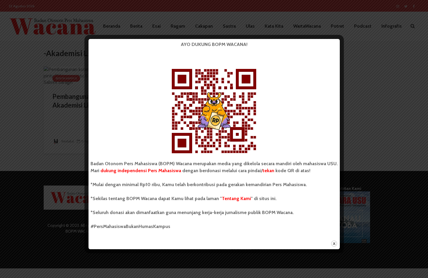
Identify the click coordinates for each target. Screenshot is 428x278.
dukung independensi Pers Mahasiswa (140, 170)
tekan (268, 170)
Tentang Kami (236, 198)
